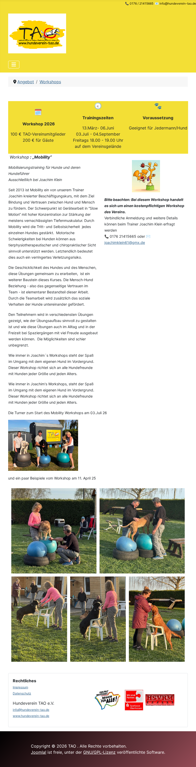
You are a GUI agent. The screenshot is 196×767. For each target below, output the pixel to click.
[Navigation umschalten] (13, 64)
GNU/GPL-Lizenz (99, 752)
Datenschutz (22, 693)
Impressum (20, 687)
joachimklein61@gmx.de (124, 242)
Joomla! (38, 752)
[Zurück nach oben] (187, 757)
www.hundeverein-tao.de (31, 716)
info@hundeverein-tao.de (31, 710)
